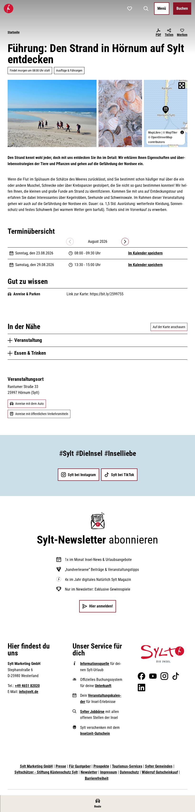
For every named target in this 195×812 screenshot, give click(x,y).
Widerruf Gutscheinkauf (160, 772)
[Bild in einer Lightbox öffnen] (162, 654)
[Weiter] (125, 241)
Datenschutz (129, 772)
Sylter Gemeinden (158, 766)
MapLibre (154, 132)
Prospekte (101, 766)
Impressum (108, 772)
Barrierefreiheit (96, 778)
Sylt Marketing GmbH (36, 766)
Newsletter (89, 772)
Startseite (14, 32)
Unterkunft (103, 685)
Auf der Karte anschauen (169, 327)
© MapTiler (170, 132)
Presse (61, 766)
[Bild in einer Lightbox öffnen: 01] (52, 113)
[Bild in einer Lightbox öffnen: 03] (120, 113)
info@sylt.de (28, 691)
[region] (165, 113)
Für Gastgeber (80, 766)
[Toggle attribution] (182, 132)
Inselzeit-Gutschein (95, 733)
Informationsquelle (94, 663)
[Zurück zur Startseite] (8, 8)
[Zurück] (70, 241)
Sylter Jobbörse (92, 711)
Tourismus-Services (127, 766)
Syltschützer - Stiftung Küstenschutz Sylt (46, 772)
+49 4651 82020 (27, 685)
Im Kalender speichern (145, 253)
